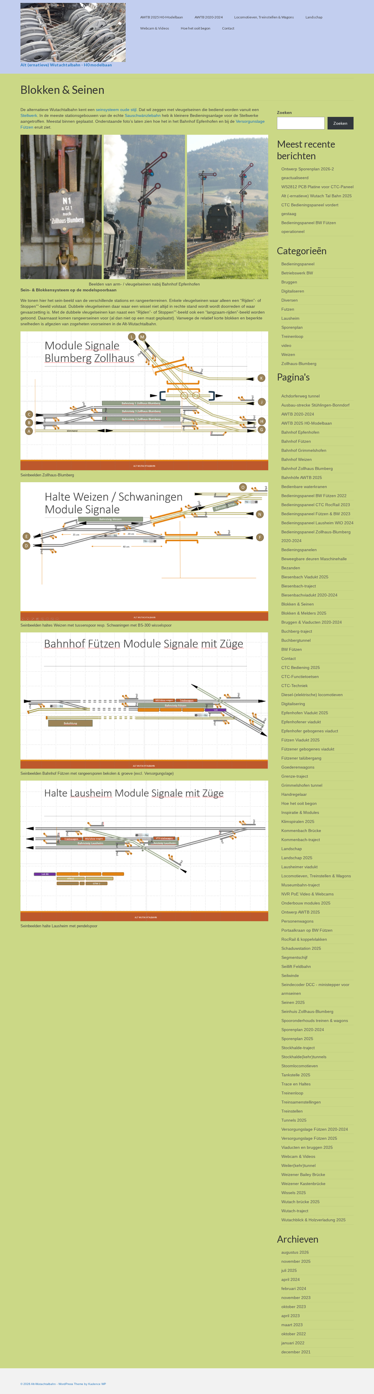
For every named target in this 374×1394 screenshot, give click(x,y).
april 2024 (290, 1279)
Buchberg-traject (296, 631)
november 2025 (296, 1261)
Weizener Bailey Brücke (303, 1174)
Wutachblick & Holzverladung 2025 (313, 1219)
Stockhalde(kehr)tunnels (303, 1056)
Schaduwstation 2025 (301, 948)
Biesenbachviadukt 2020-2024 (309, 595)
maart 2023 (292, 1324)
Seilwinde (290, 975)
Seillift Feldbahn (296, 966)
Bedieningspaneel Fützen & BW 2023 (315, 513)
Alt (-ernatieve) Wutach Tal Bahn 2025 (316, 195)
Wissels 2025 (293, 1192)
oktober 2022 (293, 1333)
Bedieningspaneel (297, 264)
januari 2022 (292, 1343)
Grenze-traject (294, 776)
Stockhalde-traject (298, 1047)
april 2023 (290, 1315)
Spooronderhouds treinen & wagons (314, 1020)
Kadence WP (97, 1384)
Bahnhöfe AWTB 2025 (301, 477)
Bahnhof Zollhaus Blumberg (307, 468)
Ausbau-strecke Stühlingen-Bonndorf (315, 405)
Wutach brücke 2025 (300, 1201)
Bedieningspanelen (299, 549)
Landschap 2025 (296, 857)
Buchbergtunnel (296, 640)
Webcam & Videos (298, 1156)
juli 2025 (289, 1270)
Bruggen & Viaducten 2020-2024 (311, 622)
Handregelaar (294, 794)
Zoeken (284, 112)
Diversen (289, 300)
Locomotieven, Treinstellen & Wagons (316, 876)
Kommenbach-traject (300, 839)
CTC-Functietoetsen (300, 676)
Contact (288, 658)
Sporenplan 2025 (297, 1038)
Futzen (287, 309)
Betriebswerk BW (297, 273)
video (286, 345)
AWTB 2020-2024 (297, 414)
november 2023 (296, 1297)
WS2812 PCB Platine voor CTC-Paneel (317, 186)
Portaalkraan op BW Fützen (307, 930)
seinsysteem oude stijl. (117, 109)
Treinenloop (292, 336)
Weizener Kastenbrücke (303, 1183)
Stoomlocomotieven (299, 1065)
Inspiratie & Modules (300, 812)
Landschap (291, 848)
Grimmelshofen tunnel (301, 785)
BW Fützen (291, 649)
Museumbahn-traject (300, 885)
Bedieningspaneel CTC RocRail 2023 (315, 504)
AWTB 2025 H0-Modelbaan (306, 423)
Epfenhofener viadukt (301, 722)
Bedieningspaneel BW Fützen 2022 (314, 495)
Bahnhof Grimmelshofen (303, 450)
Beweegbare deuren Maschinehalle (314, 558)
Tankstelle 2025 (295, 1075)
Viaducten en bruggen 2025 (307, 1147)
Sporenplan (292, 327)
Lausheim (290, 318)
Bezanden (290, 567)
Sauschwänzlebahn (143, 115)
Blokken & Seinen (297, 604)
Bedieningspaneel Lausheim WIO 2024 (317, 522)
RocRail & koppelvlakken (304, 939)
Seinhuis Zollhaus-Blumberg (307, 1011)
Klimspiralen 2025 (297, 821)
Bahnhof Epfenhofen (300, 432)
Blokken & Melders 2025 (303, 613)
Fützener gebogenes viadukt (307, 749)
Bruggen (289, 282)
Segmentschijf (294, 957)
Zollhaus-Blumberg (298, 363)
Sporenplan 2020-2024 (302, 1029)
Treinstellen (292, 1111)
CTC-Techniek (294, 685)
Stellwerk (28, 115)
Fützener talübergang (301, 758)
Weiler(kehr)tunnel (298, 1165)
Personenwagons (297, 921)
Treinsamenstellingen (301, 1102)
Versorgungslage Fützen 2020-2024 (314, 1129)
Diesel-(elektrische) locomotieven (312, 694)
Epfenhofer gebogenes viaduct (309, 731)
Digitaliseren (292, 291)
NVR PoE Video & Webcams (307, 894)
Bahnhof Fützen (296, 441)
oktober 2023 (293, 1306)
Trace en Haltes (296, 1084)
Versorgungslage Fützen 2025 (309, 1138)
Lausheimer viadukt (299, 866)
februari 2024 (293, 1288)
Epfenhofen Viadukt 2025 (304, 712)
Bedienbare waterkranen (304, 486)
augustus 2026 (295, 1252)
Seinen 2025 (293, 1002)
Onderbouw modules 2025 (305, 903)
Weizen (288, 354)
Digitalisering (293, 703)
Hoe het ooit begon (299, 803)
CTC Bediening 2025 (300, 667)
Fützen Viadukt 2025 (300, 740)
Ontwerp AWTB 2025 (300, 912)
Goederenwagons (297, 767)
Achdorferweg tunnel (300, 396)
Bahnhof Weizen (296, 459)
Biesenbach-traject (298, 586)
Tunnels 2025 (294, 1120)
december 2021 (296, 1352)
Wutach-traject (294, 1210)
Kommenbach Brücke (301, 830)
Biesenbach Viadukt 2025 (304, 577)
